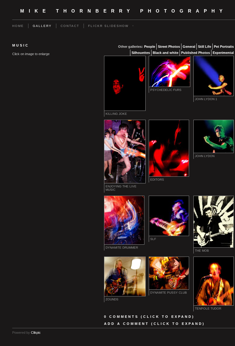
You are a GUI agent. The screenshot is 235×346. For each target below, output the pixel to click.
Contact (70, 26)
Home (18, 26)
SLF (153, 239)
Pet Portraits (224, 46)
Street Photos (169, 46)
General (189, 46)
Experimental (223, 53)
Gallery (42, 26)
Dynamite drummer (122, 247)
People (149, 46)
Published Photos (195, 53)
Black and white (165, 53)
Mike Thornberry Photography (123, 11)
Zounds (112, 299)
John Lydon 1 (206, 99)
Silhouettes (141, 53)
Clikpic (36, 332)
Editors (157, 179)
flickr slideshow (108, 26)
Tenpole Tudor (208, 308)
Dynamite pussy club (168, 292)
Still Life (204, 46)
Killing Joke (116, 113)
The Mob (202, 250)
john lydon (204, 156)
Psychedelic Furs (165, 90)
